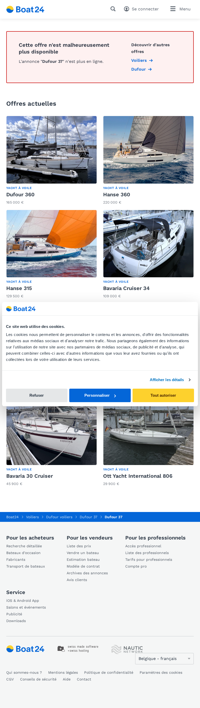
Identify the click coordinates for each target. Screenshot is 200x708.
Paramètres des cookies (161, 672)
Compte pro (136, 566)
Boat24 (12, 517)
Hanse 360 (116, 194)
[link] (51, 161)
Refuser (36, 395)
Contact (84, 679)
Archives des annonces (87, 573)
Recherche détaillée (24, 546)
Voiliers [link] (139, 60)
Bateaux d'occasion (23, 553)
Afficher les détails (167, 379)
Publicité (14, 614)
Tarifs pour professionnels (148, 559)
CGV (10, 679)
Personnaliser (97, 395)
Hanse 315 (19, 288)
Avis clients (77, 580)
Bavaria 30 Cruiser (29, 476)
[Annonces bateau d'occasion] (25, 9)
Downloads (16, 621)
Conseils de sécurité (38, 679)
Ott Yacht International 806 (137, 476)
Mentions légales (63, 672)
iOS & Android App (22, 600)
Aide (67, 679)
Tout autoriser (163, 395)
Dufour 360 (20, 194)
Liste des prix (79, 546)
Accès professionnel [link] (143, 546)
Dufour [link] (138, 69)
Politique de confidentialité (108, 672)
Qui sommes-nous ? (24, 672)
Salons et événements (26, 607)
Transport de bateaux (25, 566)
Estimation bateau (83, 559)
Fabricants (15, 559)
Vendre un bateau (83, 553)
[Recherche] (114, 9)
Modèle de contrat (83, 566)
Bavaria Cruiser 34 (126, 288)
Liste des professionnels (147, 553)
